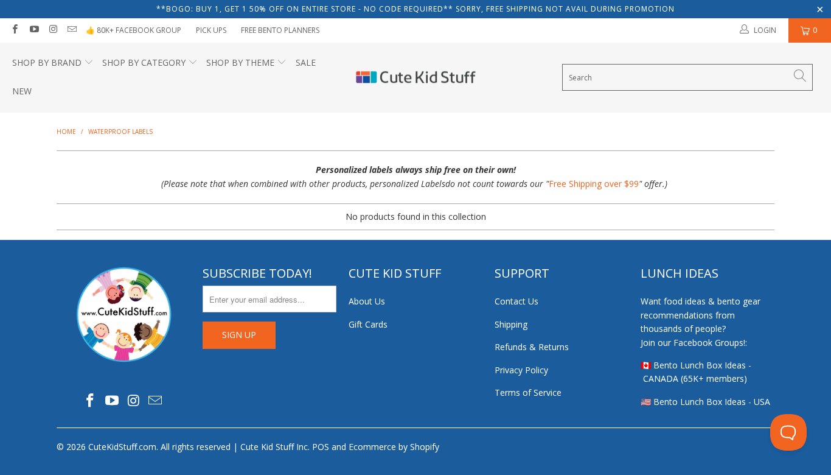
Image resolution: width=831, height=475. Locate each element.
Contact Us (516, 301)
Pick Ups (211, 30)
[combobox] (687, 77)
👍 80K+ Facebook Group (133, 30)
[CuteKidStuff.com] (415, 78)
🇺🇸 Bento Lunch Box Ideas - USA (705, 401)
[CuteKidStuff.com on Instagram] (52, 30)
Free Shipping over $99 (594, 183)
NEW (22, 91)
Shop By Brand (47, 62)
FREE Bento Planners (280, 30)
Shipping (511, 324)
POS (320, 446)
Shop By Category (144, 62)
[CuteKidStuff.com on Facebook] (14, 30)
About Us (367, 301)
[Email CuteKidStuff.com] (71, 30)
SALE (306, 62)
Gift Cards (368, 324)
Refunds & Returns (532, 347)
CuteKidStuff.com (122, 446)
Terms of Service (528, 392)
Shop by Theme (240, 62)
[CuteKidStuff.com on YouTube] (33, 30)
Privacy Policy (521, 370)
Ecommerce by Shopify (394, 446)
